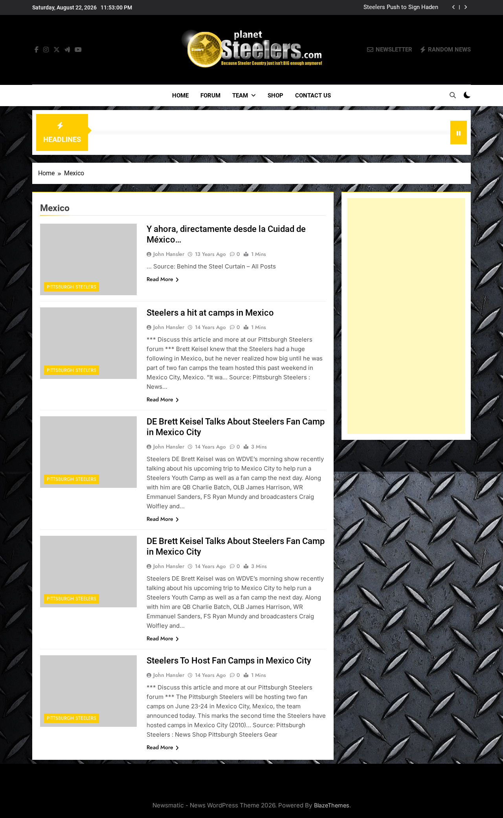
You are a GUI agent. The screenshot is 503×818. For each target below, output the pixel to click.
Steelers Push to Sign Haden (400, 7)
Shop (275, 95)
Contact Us (313, 95)
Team (240, 95)
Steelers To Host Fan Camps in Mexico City (229, 660)
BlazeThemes (331, 805)
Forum (210, 95)
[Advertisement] (406, 316)
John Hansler (168, 254)
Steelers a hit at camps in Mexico (210, 313)
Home (180, 95)
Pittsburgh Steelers (71, 286)
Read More (160, 279)
